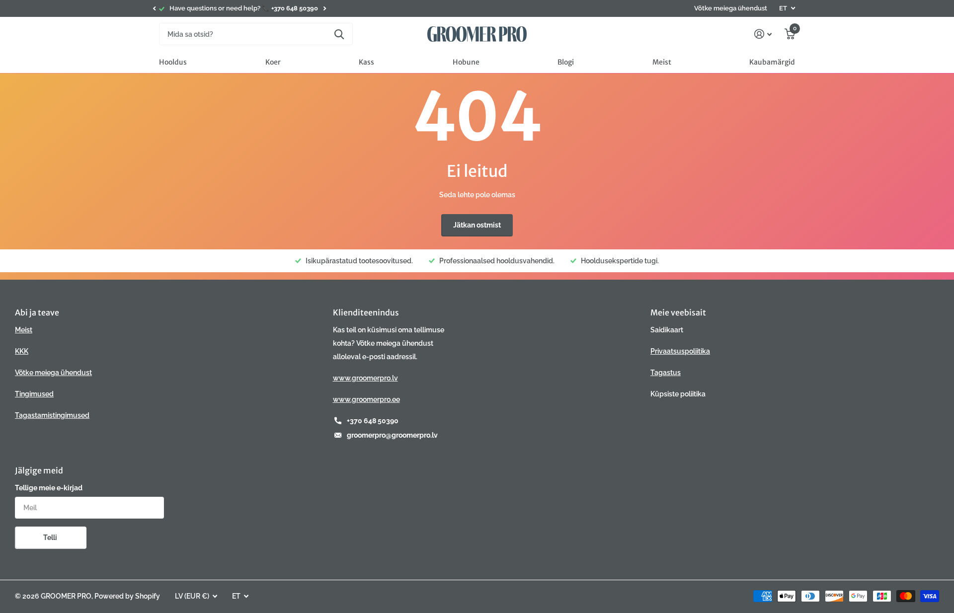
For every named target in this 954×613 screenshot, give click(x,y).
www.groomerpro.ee (366, 399)
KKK (21, 351)
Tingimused (34, 394)
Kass (366, 62)
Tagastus (665, 373)
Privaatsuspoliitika (680, 351)
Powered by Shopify (127, 596)
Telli (51, 537)
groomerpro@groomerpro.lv (392, 435)
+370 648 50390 (372, 421)
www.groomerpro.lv (365, 378)
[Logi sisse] (763, 34)
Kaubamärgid (772, 62)
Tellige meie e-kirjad (48, 488)
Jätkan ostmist (477, 225)
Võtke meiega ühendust (730, 8)
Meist (661, 62)
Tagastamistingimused (52, 415)
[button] (154, 8)
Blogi (565, 62)
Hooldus (173, 62)
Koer (273, 62)
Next (324, 8)
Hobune (466, 62)
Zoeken (339, 34)
